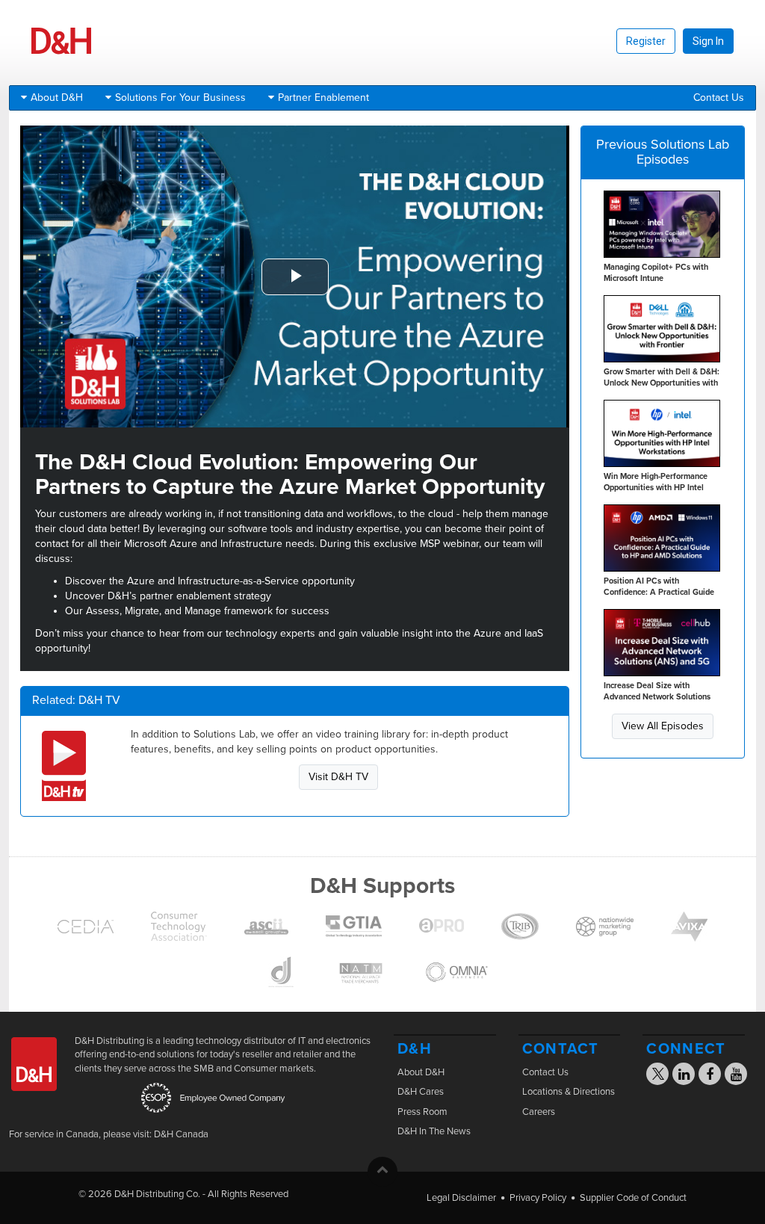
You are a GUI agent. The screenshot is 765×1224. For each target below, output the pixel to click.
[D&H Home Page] (61, 51)
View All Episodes (663, 726)
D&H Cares (420, 1092)
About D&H (421, 1072)
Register (646, 41)
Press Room (422, 1112)
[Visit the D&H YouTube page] (736, 1076)
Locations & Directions (568, 1092)
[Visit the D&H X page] (662, 1076)
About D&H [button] (57, 97)
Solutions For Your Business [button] (180, 97)
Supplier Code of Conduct (633, 1198)
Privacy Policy (538, 1198)
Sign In (708, 41)
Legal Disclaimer (461, 1198)
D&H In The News (434, 1131)
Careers (538, 1112)
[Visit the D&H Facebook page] (709, 1076)
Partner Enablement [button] (323, 97)
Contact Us (718, 97)
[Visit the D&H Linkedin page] (684, 1076)
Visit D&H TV (338, 776)
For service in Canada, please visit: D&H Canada (108, 1134)
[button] (382, 1172)
